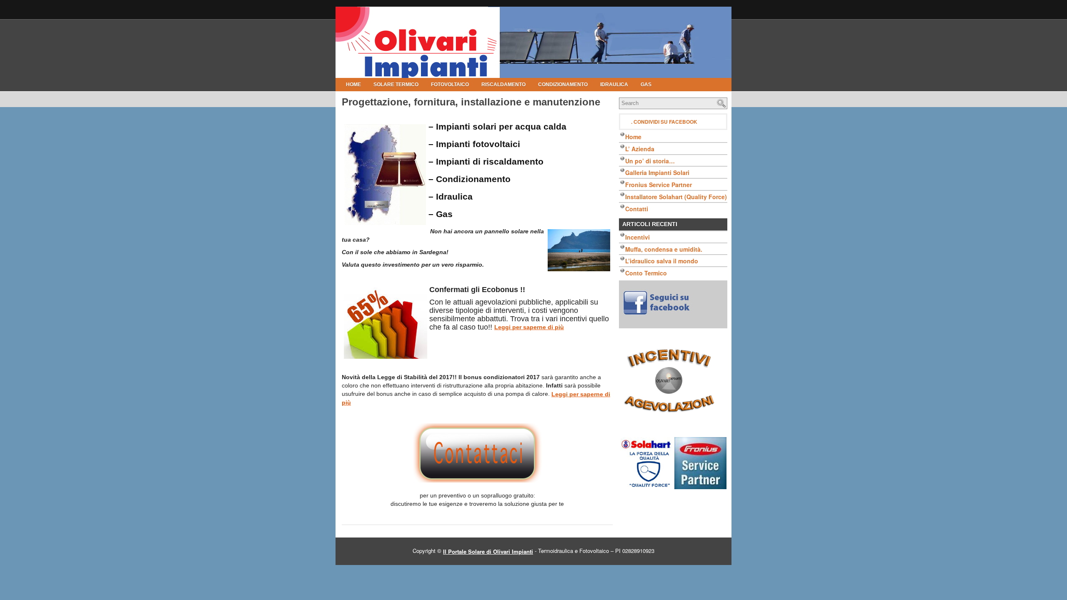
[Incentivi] (673, 383)
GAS (646, 85)
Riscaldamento (503, 85)
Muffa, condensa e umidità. (663, 249)
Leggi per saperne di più (529, 327)
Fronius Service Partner (658, 184)
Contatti (636, 209)
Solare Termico (395, 85)
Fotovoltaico (450, 85)
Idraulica (614, 85)
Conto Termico (646, 273)
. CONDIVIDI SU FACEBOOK (664, 121)
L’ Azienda (639, 149)
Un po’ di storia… (650, 160)
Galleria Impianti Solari (657, 172)
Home (353, 85)
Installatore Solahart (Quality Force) (676, 196)
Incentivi (637, 237)
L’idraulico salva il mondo (661, 261)
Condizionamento (563, 85)
